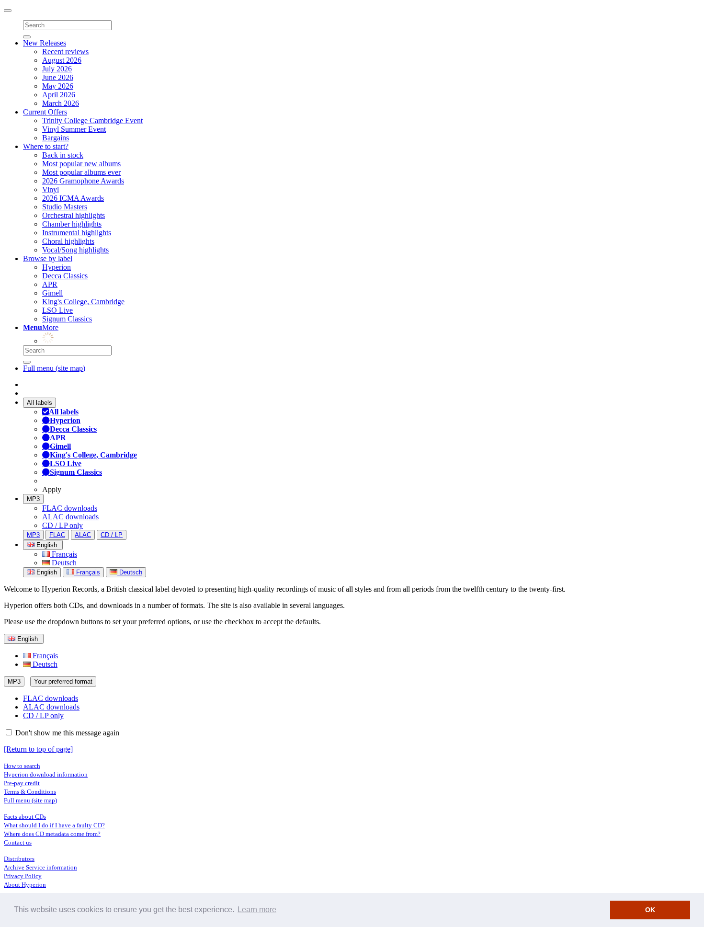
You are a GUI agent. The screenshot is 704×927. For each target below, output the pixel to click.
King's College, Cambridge (83, 302)
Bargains (55, 138)
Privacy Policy (23, 876)
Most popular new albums (81, 164)
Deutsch (63, 563)
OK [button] (650, 910)
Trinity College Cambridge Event (92, 120)
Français (63, 554)
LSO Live (57, 310)
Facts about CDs (25, 816)
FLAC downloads (69, 508)
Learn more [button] (257, 909)
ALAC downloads (70, 517)
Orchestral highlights (73, 215)
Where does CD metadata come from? (52, 833)
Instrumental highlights (76, 233)
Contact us (18, 842)
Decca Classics (65, 276)
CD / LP (112, 534)
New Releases (44, 43)
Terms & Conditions (30, 791)
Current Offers (45, 112)
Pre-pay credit (22, 783)
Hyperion (56, 267)
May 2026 (57, 86)
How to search (22, 765)
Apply (51, 489)
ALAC (83, 534)
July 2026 (57, 69)
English (45, 572)
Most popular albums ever (81, 172)
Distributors (19, 858)
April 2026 (58, 95)
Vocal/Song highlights (75, 250)
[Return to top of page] (38, 749)
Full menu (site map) (54, 368)
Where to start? (45, 146)
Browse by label (47, 258)
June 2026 (57, 77)
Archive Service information (40, 867)
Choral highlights (68, 241)
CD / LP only (62, 525)
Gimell (52, 293)
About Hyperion (25, 884)
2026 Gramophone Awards (83, 181)
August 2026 (61, 60)
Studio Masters (64, 207)
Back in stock (62, 155)
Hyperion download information (46, 774)
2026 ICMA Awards (73, 198)
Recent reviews (65, 51)
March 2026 (60, 103)
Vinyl (50, 189)
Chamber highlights (72, 224)
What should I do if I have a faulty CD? (54, 825)
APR (49, 284)
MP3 (33, 499)
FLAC (57, 534)
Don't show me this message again (66, 733)
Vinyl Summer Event (74, 129)
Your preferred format (63, 681)
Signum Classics (67, 319)
